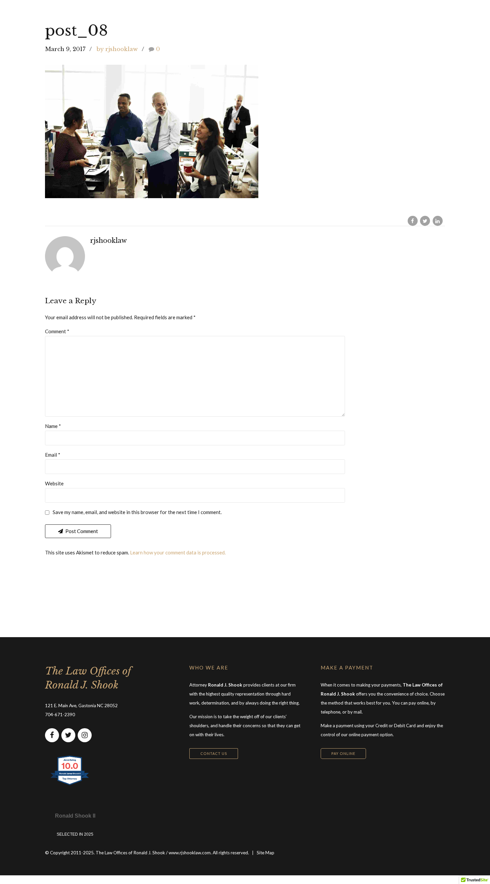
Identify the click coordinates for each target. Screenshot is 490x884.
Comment (57, 331)
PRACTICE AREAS (251, 13)
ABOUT (297, 13)
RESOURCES (336, 13)
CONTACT (380, 13)
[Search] (442, 13)
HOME (206, 13)
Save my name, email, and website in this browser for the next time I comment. (137, 512)
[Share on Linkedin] (438, 221)
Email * (52, 455)
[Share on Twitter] (425, 221)
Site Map (265, 852)
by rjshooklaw (117, 49)
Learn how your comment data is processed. (178, 552)
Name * (53, 426)
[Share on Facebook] (413, 221)
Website (54, 483)
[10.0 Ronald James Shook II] (70, 784)
